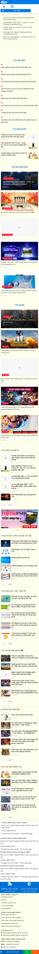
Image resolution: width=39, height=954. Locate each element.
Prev (4, 505)
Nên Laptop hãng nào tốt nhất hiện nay (16, 67)
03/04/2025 (4, 157)
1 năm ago (15, 545)
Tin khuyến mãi (8, 178)
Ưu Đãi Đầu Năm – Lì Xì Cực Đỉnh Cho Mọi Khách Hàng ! (24, 477)
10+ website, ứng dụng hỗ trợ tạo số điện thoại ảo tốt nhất (23, 606)
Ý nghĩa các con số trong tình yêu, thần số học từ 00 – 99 (23, 798)
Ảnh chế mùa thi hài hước (22, 715)
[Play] (19, 519)
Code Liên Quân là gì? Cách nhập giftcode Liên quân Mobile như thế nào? (24, 682)
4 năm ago (15, 717)
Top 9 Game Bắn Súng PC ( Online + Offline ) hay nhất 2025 (24, 657)
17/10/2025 (4, 149)
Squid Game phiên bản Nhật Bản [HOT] (16, 74)
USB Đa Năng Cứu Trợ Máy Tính (24, 566)
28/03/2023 (4, 412)
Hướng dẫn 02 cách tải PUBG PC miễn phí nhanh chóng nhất (24, 665)
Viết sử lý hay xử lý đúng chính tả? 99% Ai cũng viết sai (24, 597)
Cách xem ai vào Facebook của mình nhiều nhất (19, 105)
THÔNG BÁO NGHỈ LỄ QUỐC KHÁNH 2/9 (17, 212)
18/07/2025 (4, 238)
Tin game (6, 316)
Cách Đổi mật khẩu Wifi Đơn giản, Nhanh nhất (18, 81)
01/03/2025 (4, 295)
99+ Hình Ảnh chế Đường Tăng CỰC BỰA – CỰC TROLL (24, 724)
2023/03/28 (14, 687)
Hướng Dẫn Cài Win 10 (20, 558)
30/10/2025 (6, 187)
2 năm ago (15, 480)
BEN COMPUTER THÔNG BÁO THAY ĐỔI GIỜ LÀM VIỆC (23, 673)
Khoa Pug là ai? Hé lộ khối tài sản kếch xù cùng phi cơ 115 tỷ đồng (23, 807)
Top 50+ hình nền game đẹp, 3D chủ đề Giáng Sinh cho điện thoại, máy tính (24, 741)
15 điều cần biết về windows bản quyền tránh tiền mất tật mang (23, 458)
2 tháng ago (15, 462)
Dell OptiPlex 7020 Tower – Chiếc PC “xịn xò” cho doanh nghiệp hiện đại (18, 23)
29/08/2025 (4, 215)
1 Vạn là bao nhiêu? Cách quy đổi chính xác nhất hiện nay (23, 634)
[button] (3, 6)
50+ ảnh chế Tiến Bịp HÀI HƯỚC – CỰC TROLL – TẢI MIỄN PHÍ (24, 732)
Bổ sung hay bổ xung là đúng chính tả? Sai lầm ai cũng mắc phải (23, 615)
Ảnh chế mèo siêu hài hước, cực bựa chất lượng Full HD (24, 750)
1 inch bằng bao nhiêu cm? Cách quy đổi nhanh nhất (22, 789)
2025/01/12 (14, 660)
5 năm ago (15, 601)
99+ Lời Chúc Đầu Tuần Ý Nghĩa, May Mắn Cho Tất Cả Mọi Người (24, 781)
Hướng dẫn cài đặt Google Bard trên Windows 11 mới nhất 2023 (24, 575)
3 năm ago (15, 578)
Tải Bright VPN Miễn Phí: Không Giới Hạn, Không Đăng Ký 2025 (17, 33)
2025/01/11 (14, 677)
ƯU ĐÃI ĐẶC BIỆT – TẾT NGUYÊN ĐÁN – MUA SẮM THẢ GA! (23, 486)
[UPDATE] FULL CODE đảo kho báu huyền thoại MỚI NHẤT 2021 (24, 692)
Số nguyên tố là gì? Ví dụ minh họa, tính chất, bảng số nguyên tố (24, 625)
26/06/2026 (4, 139)
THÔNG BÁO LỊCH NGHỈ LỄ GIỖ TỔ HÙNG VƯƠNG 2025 (24, 773)
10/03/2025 (4, 267)
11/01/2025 (4, 383)
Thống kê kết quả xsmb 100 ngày (14, 113)
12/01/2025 (6, 325)
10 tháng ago (16, 472)
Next (10, 505)
